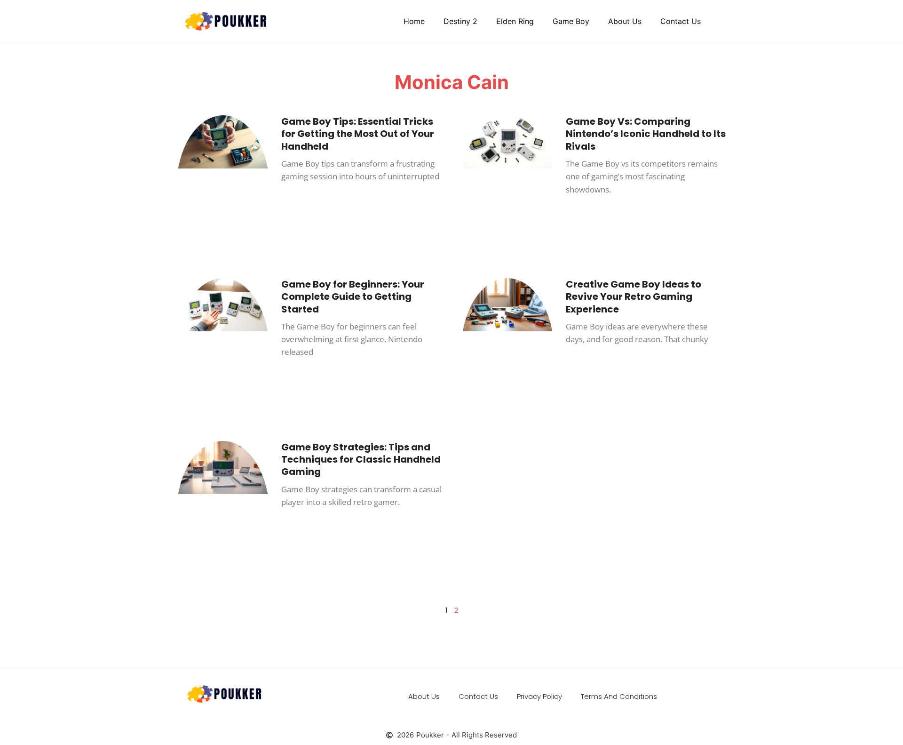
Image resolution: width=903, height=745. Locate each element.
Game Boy (571, 21)
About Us (625, 21)
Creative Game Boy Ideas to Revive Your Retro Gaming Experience (633, 297)
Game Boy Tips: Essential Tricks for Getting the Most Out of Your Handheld (357, 134)
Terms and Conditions (619, 696)
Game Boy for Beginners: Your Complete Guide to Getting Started (352, 297)
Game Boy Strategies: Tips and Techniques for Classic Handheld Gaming (361, 460)
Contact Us (680, 21)
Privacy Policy (539, 696)
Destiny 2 (460, 21)
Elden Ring (515, 21)
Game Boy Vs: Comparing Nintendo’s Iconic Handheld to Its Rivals (646, 134)
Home (414, 21)
